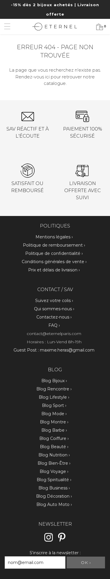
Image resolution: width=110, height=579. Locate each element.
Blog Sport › (54, 405)
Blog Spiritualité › (54, 479)
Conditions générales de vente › (54, 261)
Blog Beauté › (54, 446)
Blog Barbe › (54, 430)
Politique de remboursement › (54, 245)
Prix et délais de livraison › (54, 270)
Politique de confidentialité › (54, 253)
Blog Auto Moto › (54, 504)
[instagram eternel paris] (49, 541)
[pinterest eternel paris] (62, 541)
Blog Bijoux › (54, 380)
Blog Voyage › (54, 471)
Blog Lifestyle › (54, 397)
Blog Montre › (54, 422)
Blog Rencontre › (54, 389)
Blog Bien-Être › (54, 463)
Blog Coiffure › (54, 438)
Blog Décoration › (54, 496)
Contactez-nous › (54, 317)
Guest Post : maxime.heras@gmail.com (53, 350)
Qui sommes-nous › (54, 308)
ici (47, 77)
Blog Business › (54, 488)
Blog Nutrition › (54, 455)
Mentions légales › (54, 237)
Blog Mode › (54, 413)
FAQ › (54, 325)
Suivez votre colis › (54, 300)
